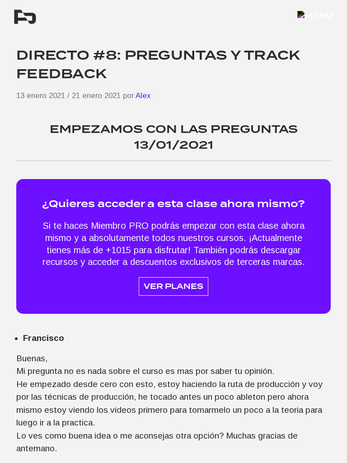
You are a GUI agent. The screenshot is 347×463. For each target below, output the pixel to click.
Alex (143, 95)
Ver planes (173, 286)
